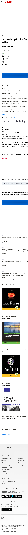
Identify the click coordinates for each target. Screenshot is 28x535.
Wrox (6, 64)
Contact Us (21, 458)
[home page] (8, 2)
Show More (5, 114)
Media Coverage (5, 465)
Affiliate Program (6, 469)
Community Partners (6, 467)
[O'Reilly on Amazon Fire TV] (6, 511)
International (5, 478)
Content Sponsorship (7, 474)
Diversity (3, 471)
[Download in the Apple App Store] (6, 497)
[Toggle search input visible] (26, 2)
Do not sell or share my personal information (11, 521)
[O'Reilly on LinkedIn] (8, 447)
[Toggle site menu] (2, 2)
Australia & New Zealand (8, 481)
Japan (3, 483)
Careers (3, 460)
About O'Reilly (5, 455)
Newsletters (21, 460)
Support (21, 455)
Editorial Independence (6, 529)
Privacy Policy (22, 462)
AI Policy (20, 465)
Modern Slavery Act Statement (8, 531)
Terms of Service (5, 528)
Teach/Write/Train (6, 458)
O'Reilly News (4, 462)
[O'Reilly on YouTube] (10, 447)
